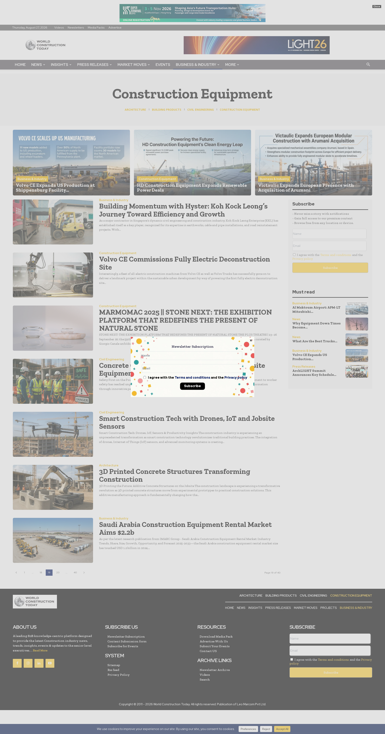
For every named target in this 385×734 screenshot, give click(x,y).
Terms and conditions (192, 378)
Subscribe (192, 386)
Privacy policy (235, 378)
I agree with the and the (197, 377)
